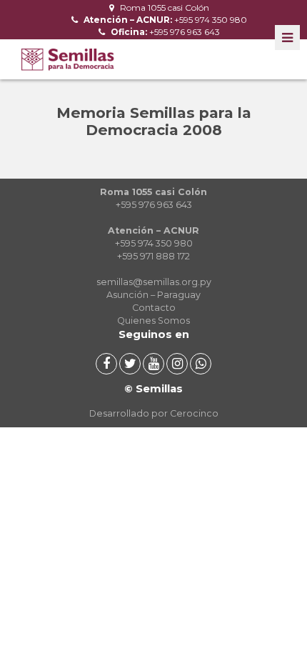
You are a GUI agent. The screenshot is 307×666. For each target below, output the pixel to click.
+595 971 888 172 (153, 256)
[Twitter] (130, 363)
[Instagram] (177, 363)
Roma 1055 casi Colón (163, 7)
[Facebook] (106, 363)
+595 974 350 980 (164, 19)
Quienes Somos (153, 320)
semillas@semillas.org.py (153, 282)
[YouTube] (153, 363)
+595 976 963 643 (164, 31)
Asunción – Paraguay (153, 294)
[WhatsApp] (200, 363)
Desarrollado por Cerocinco (153, 413)
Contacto (154, 307)
